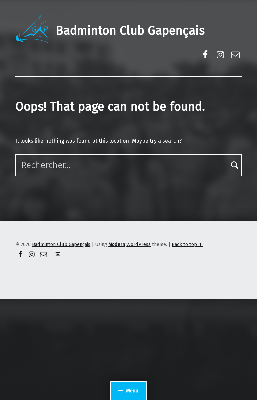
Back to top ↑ (187, 244)
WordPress (138, 244)
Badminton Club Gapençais (130, 30)
